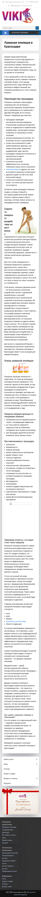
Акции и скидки (7, 881)
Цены (4, 879)
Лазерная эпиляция (9, 827)
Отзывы (5, 884)
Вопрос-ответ (7, 886)
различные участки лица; (16, 621)
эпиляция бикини (13, 169)
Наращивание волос (9, 871)
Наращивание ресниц (10, 853)
